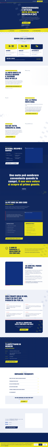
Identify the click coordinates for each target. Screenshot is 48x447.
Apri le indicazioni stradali (11, 361)
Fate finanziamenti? (12, 392)
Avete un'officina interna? (13, 387)
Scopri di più (6, 445)
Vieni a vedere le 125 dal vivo (31, 113)
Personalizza (36, 444)
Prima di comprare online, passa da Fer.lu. (13, 238)
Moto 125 (36, 439)
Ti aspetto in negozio (9, 136)
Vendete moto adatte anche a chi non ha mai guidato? (17, 378)
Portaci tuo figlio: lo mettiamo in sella (13, 86)
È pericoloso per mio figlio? (13, 381)
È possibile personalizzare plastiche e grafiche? (17, 389)
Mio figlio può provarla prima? (14, 384)
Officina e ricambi (37, 441)
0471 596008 (34, 1)
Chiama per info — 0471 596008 (11, 163)
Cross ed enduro (37, 440)
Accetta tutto (40, 444)
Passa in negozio (40, 1)
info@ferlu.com (17, 441)
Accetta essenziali (45, 444)
